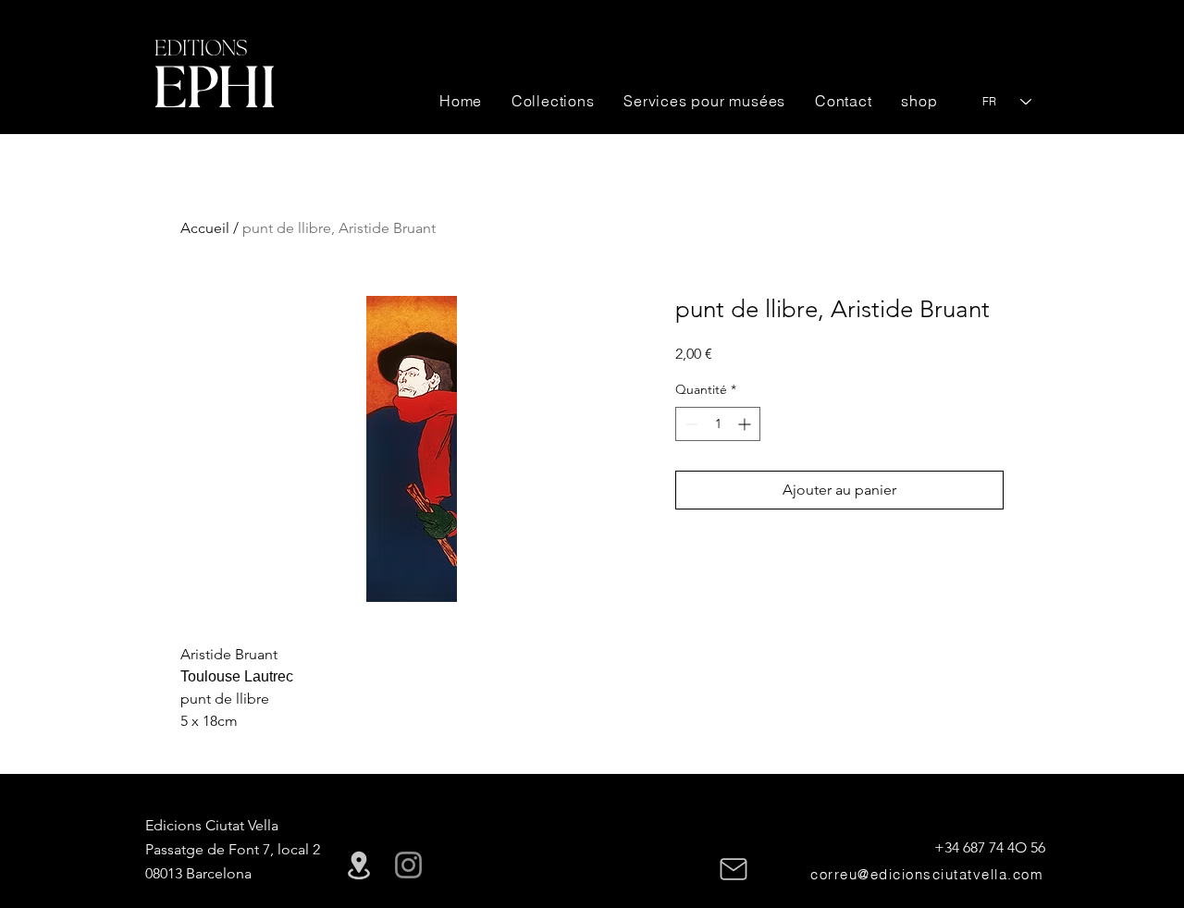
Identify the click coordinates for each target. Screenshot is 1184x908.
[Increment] (746, 424)
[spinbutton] (717, 424)
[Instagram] (408, 865)
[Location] (359, 865)
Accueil (204, 228)
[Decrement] (689, 424)
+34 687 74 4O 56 (989, 847)
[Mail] (733, 869)
